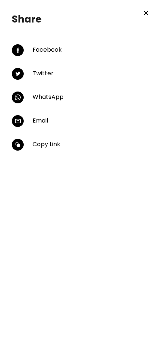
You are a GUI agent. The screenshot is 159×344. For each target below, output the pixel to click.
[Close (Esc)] (146, 13)
